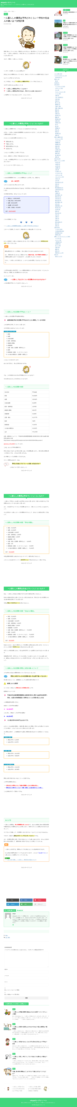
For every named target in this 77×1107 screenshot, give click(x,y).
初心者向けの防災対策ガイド (70, 12)
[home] (13, 925)
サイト (6, 981)
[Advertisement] (26, 109)
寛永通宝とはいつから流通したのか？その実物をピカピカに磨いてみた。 (70, 61)
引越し (6, 935)
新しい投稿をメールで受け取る (12, 994)
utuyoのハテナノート (8, 2)
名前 (6, 969)
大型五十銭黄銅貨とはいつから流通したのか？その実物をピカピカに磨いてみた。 (70, 48)
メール (7, 975)
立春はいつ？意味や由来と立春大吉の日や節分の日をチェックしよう (70, 24)
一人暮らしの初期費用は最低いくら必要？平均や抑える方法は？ (22, 226)
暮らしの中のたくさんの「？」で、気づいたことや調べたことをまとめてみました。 (38, 1102)
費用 (9, 937)
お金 (6, 937)
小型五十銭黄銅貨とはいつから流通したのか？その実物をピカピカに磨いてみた (70, 36)
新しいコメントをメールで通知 (12, 990)
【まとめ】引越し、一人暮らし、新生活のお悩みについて (21, 859)
